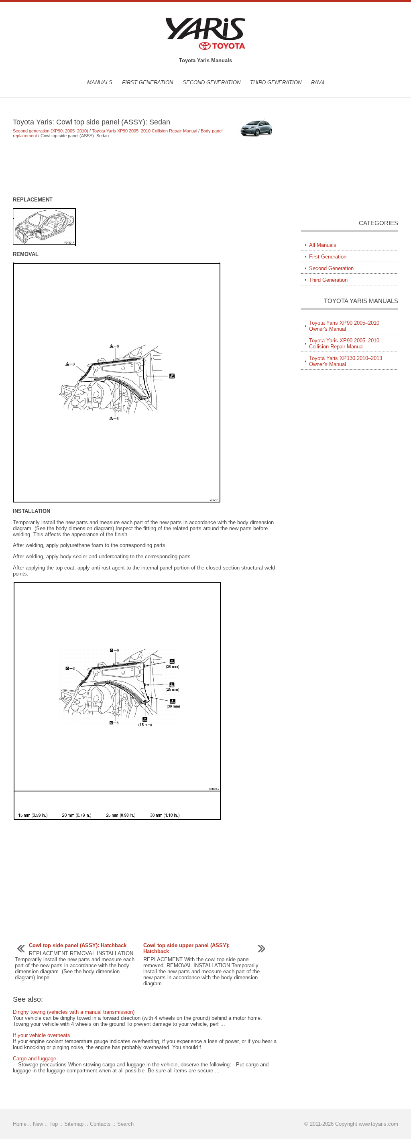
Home (19, 1124)
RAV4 (317, 82)
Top (53, 1124)
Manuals (99, 82)
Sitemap (73, 1124)
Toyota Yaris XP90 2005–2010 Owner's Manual (344, 326)
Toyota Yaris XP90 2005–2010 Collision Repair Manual (144, 130)
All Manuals (322, 245)
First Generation (147, 82)
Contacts (100, 1124)
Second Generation (211, 82)
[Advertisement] (145, 167)
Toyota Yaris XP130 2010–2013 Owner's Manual (345, 361)
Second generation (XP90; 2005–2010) (50, 130)
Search (125, 1124)
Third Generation (275, 82)
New (38, 1124)
